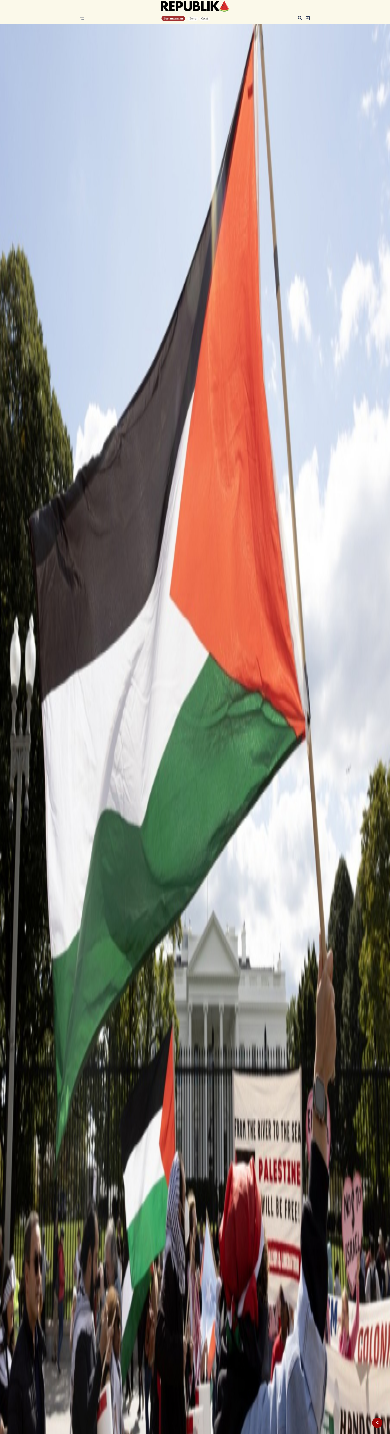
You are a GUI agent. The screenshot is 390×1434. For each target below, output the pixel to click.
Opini (204, 18)
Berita (193, 18)
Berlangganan (173, 18)
